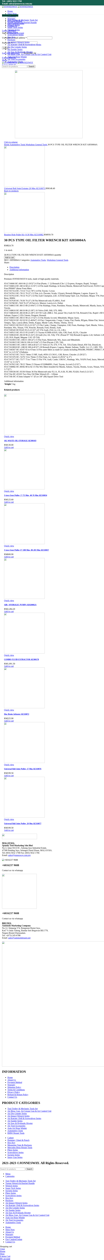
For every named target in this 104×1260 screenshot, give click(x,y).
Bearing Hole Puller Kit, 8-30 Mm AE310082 (24, 234)
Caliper (10, 1138)
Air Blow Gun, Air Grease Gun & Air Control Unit (29, 1111)
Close (2, 1249)
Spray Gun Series (14, 1157)
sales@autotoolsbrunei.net (19, 938)
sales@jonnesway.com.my (19, 855)
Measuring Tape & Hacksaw (19, 1145)
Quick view (9, 436)
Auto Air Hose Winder (17, 1128)
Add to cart (9, 257)
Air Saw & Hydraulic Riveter (20, 1123)
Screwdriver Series (15, 1152)
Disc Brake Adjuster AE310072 (16, 714)
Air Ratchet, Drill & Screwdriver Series (24, 1118)
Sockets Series (13, 1155)
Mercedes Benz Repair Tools (19, 1147)
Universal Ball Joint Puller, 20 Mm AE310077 (22, 824)
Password (7, 43)
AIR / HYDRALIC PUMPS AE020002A (20, 605)
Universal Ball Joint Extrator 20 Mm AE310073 (25, 188)
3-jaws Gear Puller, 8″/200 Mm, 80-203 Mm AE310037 (26, 550)
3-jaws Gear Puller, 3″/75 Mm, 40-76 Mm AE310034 (25, 495)
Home (7, 144)
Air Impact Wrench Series (18, 1116)
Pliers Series (12, 1150)
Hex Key (11, 1142)
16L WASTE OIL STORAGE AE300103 (20, 441)
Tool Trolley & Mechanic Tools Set (22, 1108)
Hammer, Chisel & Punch (18, 1140)
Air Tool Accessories (16, 1126)
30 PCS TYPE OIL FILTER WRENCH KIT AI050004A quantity (32, 255)
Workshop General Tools (37, 144)
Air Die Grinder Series (17, 1113)
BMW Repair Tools (15, 1133)
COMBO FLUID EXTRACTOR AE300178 (21, 659)
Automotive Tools (18, 144)
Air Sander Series (14, 1121)
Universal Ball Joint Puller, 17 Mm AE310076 (22, 769)
